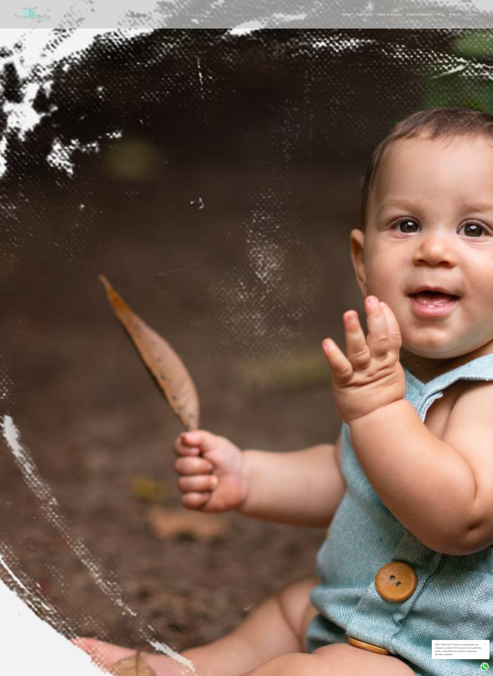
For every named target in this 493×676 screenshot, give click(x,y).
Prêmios (455, 14)
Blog (440, 14)
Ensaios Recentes (419, 14)
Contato (472, 14)
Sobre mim (364, 14)
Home (346, 14)
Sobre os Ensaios (389, 14)
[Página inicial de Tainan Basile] (43, 14)
